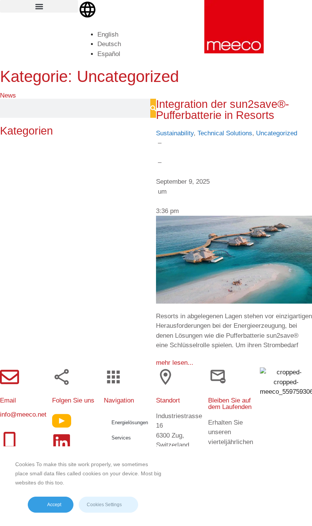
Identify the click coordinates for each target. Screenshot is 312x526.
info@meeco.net (23, 414)
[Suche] (153, 108)
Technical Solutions (224, 133)
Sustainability (175, 133)
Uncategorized (276, 133)
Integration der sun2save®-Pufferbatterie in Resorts (222, 109)
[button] (39, 6)
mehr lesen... (174, 362)
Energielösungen (129, 422)
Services (121, 438)
